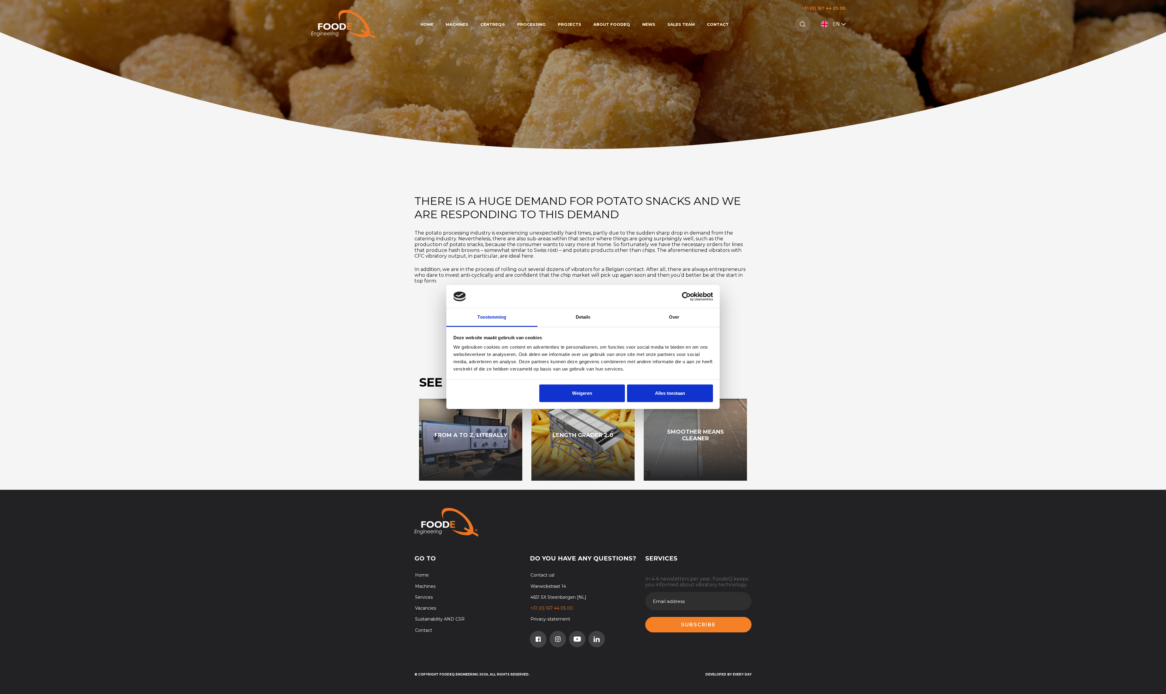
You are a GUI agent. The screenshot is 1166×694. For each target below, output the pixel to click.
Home (427, 24)
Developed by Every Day (728, 674)
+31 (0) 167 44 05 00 (824, 8)
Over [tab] (674, 317)
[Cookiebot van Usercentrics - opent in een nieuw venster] (686, 296)
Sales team (681, 24)
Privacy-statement (550, 619)
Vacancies (425, 608)
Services (424, 597)
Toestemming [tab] (491, 317)
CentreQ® (492, 24)
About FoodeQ (611, 24)
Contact (718, 24)
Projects (569, 24)
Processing (531, 24)
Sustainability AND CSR (440, 619)
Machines (457, 24)
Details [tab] (583, 317)
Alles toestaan (670, 393)
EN (836, 24)
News (648, 24)
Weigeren (582, 393)
